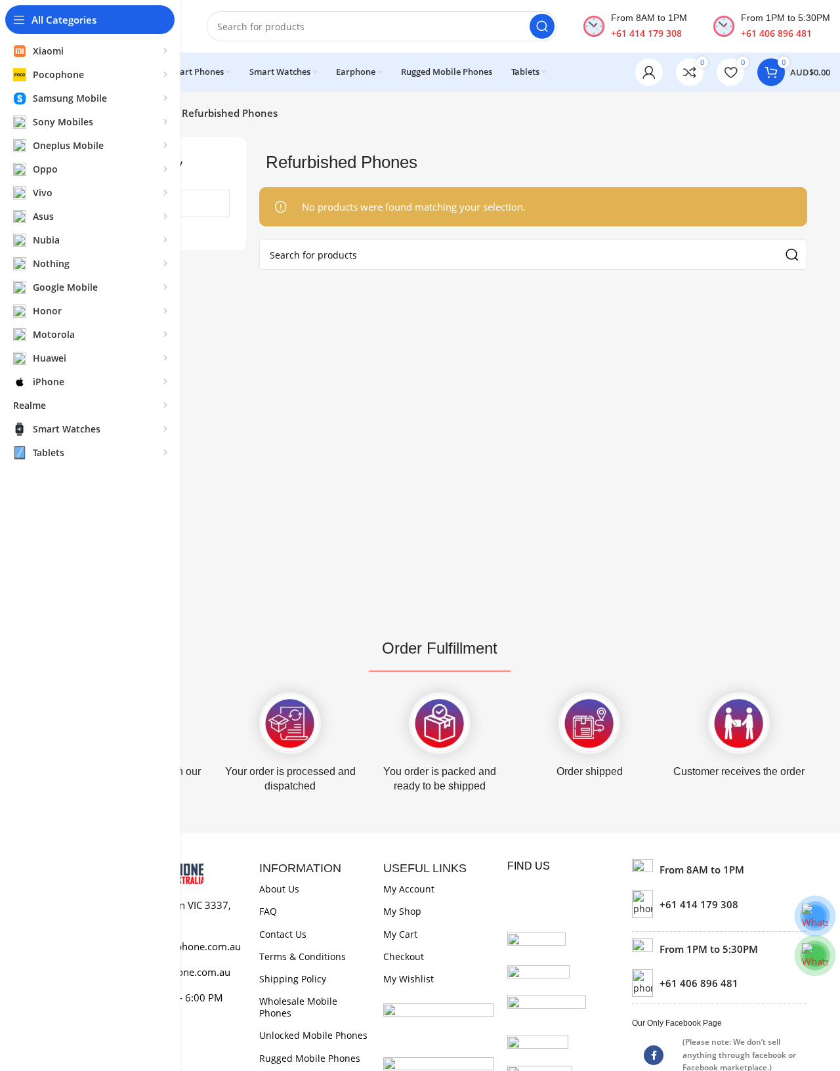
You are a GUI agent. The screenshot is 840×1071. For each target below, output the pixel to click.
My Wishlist (408, 979)
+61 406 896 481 (776, 33)
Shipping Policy (292, 979)
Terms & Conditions (302, 956)
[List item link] (719, 903)
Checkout (403, 956)
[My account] (649, 72)
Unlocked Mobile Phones (313, 1035)
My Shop (402, 911)
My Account (408, 889)
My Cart (400, 934)
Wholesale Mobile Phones (298, 1007)
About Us (279, 889)
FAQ (268, 911)
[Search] (542, 26)
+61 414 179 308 (646, 33)
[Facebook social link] (653, 1055)
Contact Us (282, 934)
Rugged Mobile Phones (309, 1058)
